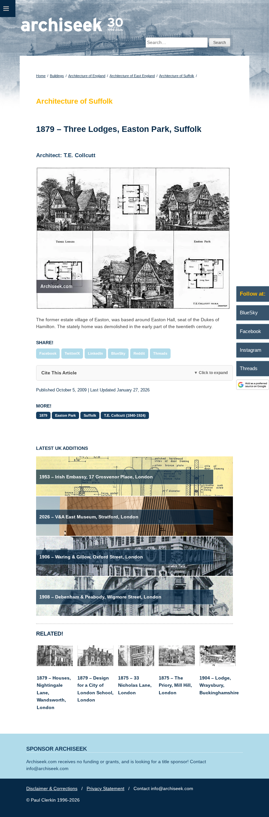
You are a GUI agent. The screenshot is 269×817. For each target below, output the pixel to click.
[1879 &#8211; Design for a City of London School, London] (95, 664)
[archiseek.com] (72, 31)
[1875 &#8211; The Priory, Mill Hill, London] (177, 664)
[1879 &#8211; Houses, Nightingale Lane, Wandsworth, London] (55, 664)
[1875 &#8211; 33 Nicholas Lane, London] (136, 664)
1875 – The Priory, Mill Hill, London (175, 685)
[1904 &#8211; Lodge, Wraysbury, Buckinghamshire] (217, 664)
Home (41, 76)
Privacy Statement (105, 788)
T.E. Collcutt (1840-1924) (125, 415)
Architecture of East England (132, 76)
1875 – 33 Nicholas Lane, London (135, 685)
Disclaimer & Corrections (51, 788)
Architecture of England (86, 76)
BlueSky (118, 353)
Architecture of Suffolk (176, 76)
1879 (43, 415)
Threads (160, 353)
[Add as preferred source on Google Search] (252, 388)
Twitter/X (72, 353)
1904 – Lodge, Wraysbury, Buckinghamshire (219, 685)
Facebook (47, 353)
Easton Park (65, 415)
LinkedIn (95, 353)
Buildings (57, 76)
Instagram (250, 350)
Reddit (139, 353)
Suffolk (90, 415)
